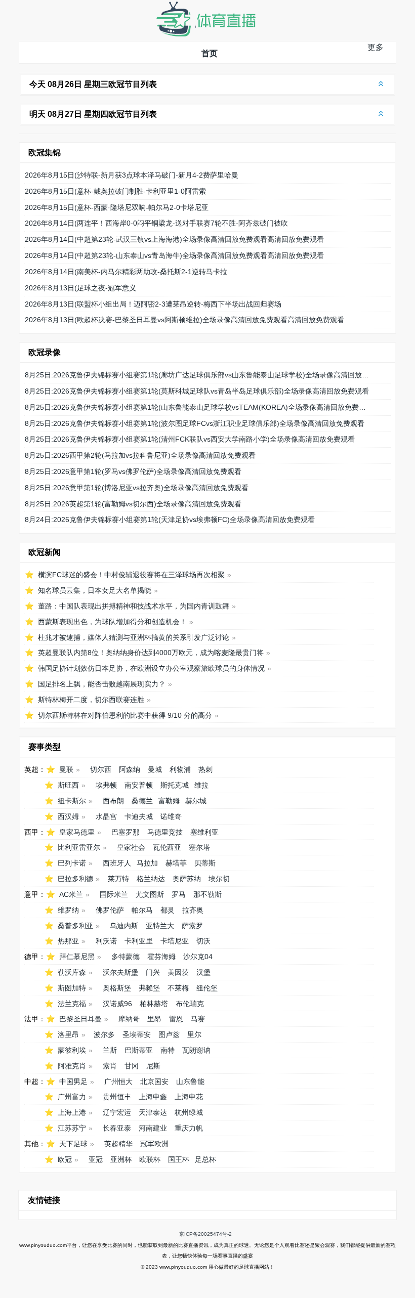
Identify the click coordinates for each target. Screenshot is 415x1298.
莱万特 (118, 879)
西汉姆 (68, 816)
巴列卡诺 (72, 863)
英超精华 (118, 1144)
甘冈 (131, 1066)
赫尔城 (195, 801)
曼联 (66, 769)
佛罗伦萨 (110, 910)
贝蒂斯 (205, 863)
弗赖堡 (149, 988)
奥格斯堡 (117, 988)
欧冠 (65, 1159)
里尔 (194, 1034)
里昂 (154, 1019)
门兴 (153, 972)
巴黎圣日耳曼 (80, 1019)
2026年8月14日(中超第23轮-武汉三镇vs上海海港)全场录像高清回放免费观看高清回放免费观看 (174, 239)
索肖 (110, 1066)
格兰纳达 (151, 879)
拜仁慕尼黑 (77, 957)
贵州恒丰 (117, 1097)
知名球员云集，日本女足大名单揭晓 (94, 590)
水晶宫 (106, 816)
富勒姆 (169, 801)
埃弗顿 (106, 785)
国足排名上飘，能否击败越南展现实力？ (101, 684)
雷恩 (176, 1019)
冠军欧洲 (154, 1144)
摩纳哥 (129, 1019)
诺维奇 (171, 816)
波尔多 (104, 1034)
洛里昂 (68, 1034)
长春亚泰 (117, 1128)
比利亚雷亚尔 (79, 847)
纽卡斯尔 (72, 801)
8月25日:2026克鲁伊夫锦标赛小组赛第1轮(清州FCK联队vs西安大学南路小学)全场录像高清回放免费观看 (190, 439)
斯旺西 (68, 785)
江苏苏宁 (72, 1128)
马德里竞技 (165, 832)
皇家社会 (131, 847)
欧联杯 (149, 1159)
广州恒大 (118, 1081)
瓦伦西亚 (167, 847)
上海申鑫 (153, 1097)
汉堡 (203, 972)
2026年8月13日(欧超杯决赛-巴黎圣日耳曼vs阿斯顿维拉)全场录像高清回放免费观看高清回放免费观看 (184, 320)
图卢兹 (169, 1034)
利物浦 (180, 769)
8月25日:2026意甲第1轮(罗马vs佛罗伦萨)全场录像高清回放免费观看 (133, 471)
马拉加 (147, 863)
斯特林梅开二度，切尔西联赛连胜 (91, 700)
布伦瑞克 (190, 1004)
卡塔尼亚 (174, 941)
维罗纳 (68, 910)
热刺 (205, 769)
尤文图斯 (150, 894)
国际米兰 (114, 894)
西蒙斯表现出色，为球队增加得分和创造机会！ (112, 622)
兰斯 (110, 1050)
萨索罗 (192, 926)
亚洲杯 (121, 1159)
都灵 (167, 910)
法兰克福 (72, 1004)
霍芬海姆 (161, 957)
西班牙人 (117, 863)
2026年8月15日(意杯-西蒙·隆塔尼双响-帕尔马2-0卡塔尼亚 (117, 207)
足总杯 (205, 1159)
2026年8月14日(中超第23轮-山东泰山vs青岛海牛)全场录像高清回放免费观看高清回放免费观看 (174, 255)
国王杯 (178, 1159)
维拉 (201, 785)
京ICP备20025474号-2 (205, 1234)
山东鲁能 (190, 1081)
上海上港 (72, 1112)
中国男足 (73, 1081)
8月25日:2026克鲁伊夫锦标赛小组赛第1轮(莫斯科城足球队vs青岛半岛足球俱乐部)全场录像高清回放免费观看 (197, 391)
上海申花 (189, 1097)
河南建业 (153, 1128)
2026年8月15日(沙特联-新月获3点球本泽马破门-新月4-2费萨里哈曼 (131, 175)
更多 (375, 47)
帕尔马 (142, 910)
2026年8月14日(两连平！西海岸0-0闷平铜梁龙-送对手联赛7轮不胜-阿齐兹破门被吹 (156, 223)
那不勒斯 (207, 894)
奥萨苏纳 (187, 879)
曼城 (155, 769)
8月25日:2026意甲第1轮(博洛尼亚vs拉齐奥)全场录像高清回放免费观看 (136, 488)
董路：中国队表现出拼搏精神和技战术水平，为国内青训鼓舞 (133, 606)
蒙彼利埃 (72, 1050)
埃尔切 (219, 879)
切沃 (203, 941)
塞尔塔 (199, 847)
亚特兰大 (160, 926)
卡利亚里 (138, 941)
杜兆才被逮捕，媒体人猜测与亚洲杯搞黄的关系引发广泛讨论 (133, 637)
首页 (209, 53)
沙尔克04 (198, 957)
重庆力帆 (189, 1128)
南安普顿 (138, 785)
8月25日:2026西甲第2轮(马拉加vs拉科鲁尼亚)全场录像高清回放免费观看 (140, 455)
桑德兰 (142, 801)
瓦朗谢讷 (196, 1050)
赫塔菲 (176, 863)
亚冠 (96, 1159)
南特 (167, 1050)
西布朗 (113, 801)
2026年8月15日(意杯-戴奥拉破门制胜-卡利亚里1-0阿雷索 (115, 191)
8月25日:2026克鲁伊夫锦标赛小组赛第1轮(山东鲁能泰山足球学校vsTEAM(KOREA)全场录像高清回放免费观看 (199, 407)
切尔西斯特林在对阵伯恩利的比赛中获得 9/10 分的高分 (125, 715)
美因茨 (178, 972)
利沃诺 (106, 941)
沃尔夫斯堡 (120, 972)
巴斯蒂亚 (138, 1050)
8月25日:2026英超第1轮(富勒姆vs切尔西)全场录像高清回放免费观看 (133, 504)
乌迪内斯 (124, 926)
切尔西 (100, 769)
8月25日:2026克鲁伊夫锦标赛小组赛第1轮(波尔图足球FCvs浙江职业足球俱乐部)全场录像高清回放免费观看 (194, 423)
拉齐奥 (192, 910)
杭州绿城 (189, 1112)
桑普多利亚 (75, 926)
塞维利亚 (204, 832)
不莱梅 (178, 988)
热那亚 (68, 941)
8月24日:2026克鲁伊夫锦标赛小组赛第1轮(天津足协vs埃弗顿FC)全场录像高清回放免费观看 (170, 519)
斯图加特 (72, 988)
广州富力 (72, 1097)
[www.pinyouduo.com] (205, 34)
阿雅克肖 (72, 1066)
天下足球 (73, 1144)
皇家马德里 (77, 832)
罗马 (179, 894)
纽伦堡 (207, 988)
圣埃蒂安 (136, 1034)
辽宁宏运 (117, 1112)
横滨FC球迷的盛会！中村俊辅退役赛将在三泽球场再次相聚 (131, 575)
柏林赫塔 (154, 1004)
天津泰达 (153, 1112)
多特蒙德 (125, 957)
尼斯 (153, 1066)
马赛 (198, 1019)
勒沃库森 (72, 972)
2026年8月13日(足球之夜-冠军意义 (80, 288)
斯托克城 (174, 785)
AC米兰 (71, 894)
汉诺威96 (117, 1004)
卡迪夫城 (138, 816)
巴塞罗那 (125, 832)
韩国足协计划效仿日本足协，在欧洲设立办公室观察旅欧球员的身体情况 (151, 668)
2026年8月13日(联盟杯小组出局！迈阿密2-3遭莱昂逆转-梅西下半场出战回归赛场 (153, 304)
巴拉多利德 (75, 879)
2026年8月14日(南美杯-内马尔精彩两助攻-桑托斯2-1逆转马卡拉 (126, 272)
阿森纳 (129, 769)
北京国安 (154, 1081)
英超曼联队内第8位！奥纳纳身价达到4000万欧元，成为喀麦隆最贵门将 (151, 652)
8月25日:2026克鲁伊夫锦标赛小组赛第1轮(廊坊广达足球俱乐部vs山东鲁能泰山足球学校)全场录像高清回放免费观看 (199, 375)
